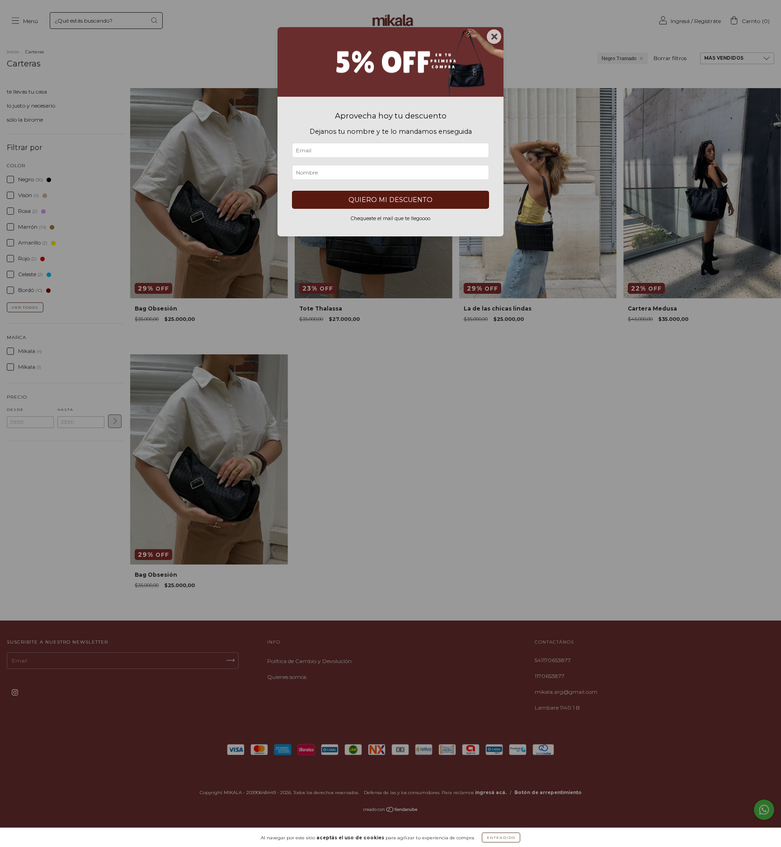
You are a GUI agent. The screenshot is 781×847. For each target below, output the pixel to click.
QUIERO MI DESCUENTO (390, 200)
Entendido (501, 837)
